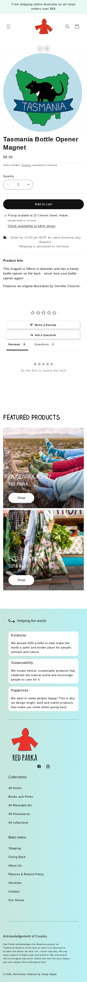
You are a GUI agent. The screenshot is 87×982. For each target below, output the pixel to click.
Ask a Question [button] (45, 335)
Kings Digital (49, 974)
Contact (14, 891)
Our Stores (16, 900)
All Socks (15, 788)
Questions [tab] (41, 344)
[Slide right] (47, 48)
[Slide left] (40, 48)
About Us (15, 865)
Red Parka (19, 974)
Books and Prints (20, 796)
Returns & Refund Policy (26, 874)
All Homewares (19, 814)
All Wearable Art (20, 805)
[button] (8, 26)
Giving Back (17, 857)
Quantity (8, 176)
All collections (18, 822)
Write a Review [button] (45, 325)
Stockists (14, 882)
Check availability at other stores (31, 226)
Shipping (26, 165)
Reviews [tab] (14, 344)
